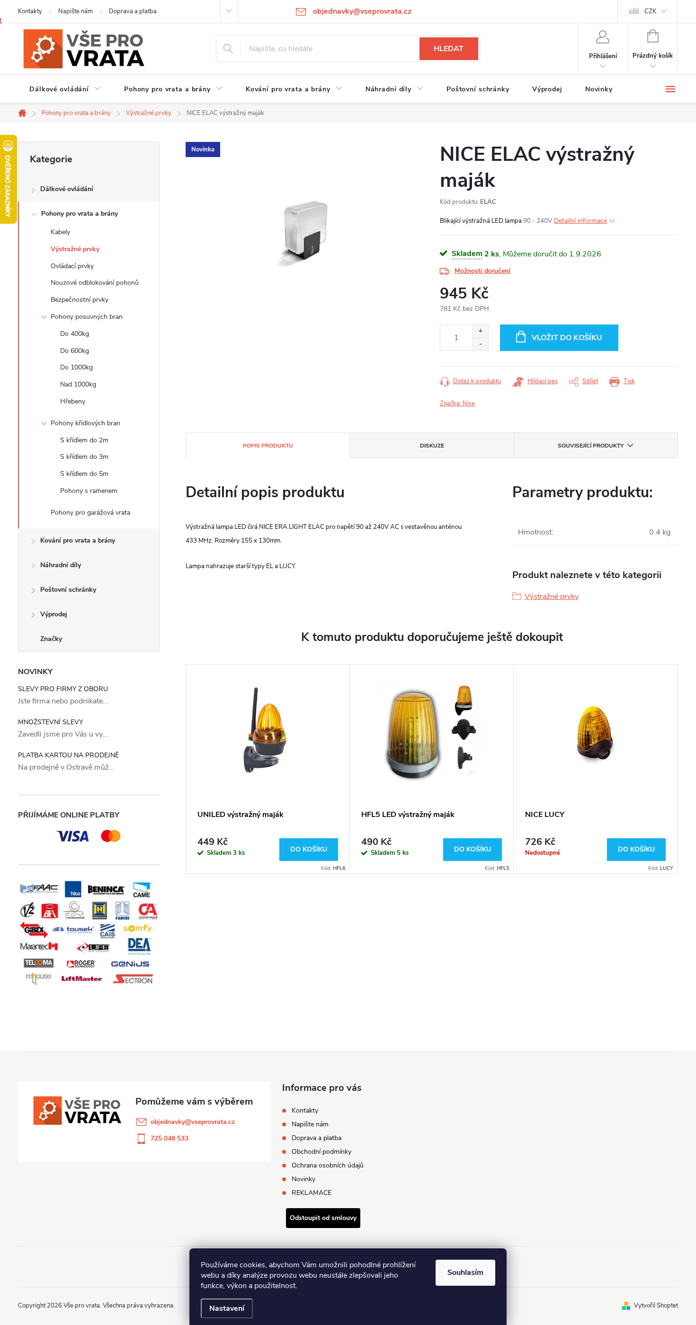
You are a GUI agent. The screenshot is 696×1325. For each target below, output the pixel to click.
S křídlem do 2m (84, 440)
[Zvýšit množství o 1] (480, 331)
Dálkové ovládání (66, 188)
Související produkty (591, 445)
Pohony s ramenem (88, 490)
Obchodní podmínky (321, 1151)
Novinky (303, 1179)
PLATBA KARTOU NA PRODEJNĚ (68, 755)
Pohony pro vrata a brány (79, 213)
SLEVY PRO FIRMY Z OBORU (63, 688)
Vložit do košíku (567, 338)
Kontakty (30, 11)
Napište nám (75, 11)
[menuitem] (65, 89)
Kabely (60, 232)
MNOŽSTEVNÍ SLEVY (50, 722)
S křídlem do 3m (84, 456)
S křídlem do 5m (84, 473)
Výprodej (53, 614)
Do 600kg (74, 350)
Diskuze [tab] (432, 445)
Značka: (457, 403)
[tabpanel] (268, 769)
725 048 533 (169, 1138)
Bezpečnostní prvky (79, 299)
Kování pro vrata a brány (77, 540)
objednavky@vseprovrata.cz (193, 1121)
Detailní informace (580, 220)
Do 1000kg (76, 367)
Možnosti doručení (482, 270)
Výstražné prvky (75, 249)
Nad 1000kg (78, 384)
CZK (650, 11)
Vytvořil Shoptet (656, 1305)
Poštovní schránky (68, 589)
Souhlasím (465, 1272)
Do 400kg (74, 333)
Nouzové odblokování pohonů (95, 282)
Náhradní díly (60, 565)
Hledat (449, 49)
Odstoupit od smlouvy (323, 1217)
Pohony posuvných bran (87, 316)
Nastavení (226, 1308)
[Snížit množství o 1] (480, 344)
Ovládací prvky (72, 266)
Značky (51, 638)
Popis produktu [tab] (268, 445)
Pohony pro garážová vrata (90, 512)
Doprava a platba (133, 11)
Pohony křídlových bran (85, 423)
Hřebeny (72, 401)
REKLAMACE (311, 1192)
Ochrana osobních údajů (328, 1165)
